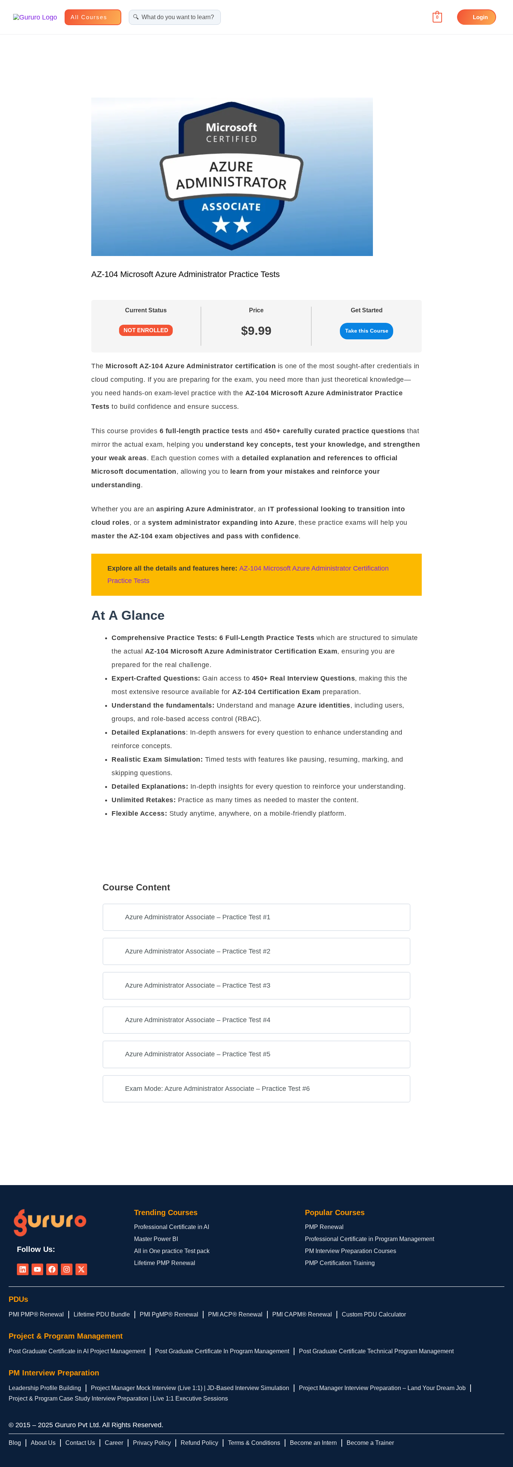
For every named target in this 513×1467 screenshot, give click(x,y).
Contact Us (80, 1443)
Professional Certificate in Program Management (369, 1239)
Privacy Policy (152, 1443)
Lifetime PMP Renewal (164, 1263)
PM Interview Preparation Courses (350, 1251)
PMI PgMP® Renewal (169, 1314)
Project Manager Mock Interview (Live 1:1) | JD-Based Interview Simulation (190, 1388)
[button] (111, 17)
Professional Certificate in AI (171, 1227)
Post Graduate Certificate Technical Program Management (376, 1351)
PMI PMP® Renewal (36, 1314)
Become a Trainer (370, 1443)
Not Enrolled (146, 330)
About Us (43, 1443)
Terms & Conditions (254, 1443)
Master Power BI (156, 1239)
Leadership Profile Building (45, 1388)
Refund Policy (199, 1443)
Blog (15, 1443)
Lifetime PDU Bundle (102, 1314)
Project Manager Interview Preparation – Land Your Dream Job (382, 1388)
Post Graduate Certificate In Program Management (222, 1351)
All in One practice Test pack (172, 1251)
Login (480, 17)
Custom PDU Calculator (374, 1314)
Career (114, 1443)
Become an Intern (313, 1443)
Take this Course (366, 331)
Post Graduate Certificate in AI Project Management (77, 1351)
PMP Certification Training (340, 1263)
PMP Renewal (324, 1227)
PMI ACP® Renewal (235, 1314)
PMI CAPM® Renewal (302, 1314)
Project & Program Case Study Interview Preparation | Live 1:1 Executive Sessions (118, 1398)
